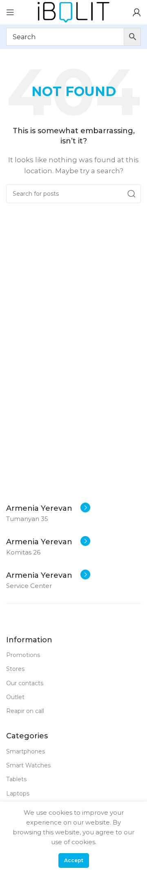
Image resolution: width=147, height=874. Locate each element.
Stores (15, 669)
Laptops (17, 793)
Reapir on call (25, 711)
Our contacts (24, 683)
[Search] (131, 193)
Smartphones (25, 751)
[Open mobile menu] (10, 12)
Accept (73, 860)
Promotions (23, 655)
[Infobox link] (48, 508)
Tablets (16, 779)
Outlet (15, 697)
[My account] (137, 12)
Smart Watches (28, 765)
